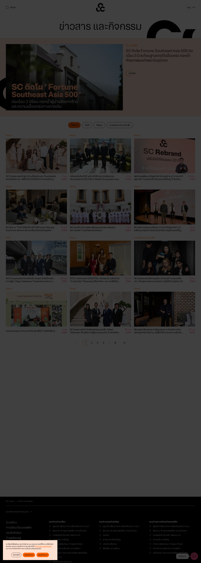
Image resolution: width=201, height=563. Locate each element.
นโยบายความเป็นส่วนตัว (43, 546)
